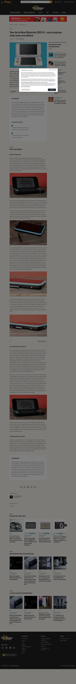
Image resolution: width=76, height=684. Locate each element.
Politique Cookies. (52, 80)
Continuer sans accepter (53, 69)
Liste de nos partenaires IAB (25, 86)
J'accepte (52, 89)
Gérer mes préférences (26, 89)
